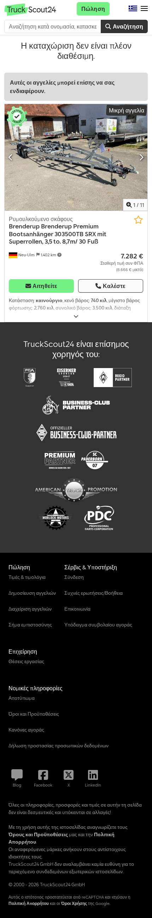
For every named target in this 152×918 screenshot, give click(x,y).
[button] (144, 9)
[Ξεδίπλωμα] (76, 316)
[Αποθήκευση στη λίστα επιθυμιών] (138, 220)
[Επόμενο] (141, 157)
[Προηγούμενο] (10, 157)
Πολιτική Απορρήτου (28, 903)
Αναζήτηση (127, 26)
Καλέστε (114, 285)
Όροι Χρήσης (74, 903)
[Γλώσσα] (133, 9)
